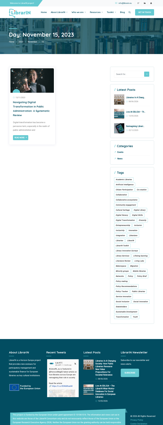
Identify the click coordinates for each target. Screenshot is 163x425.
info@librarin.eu (125, 3)
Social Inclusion (122, 302)
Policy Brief (142, 276)
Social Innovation (140, 302)
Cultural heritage (123, 210)
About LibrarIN (58, 12)
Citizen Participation (124, 190)
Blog (122, 12)
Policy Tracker (122, 291)
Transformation (122, 317)
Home (44, 12)
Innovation (132, 230)
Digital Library (139, 210)
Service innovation (123, 296)
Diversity (142, 220)
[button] (63, 391)
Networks (120, 276)
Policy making (121, 281)
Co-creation (141, 190)
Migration (134, 266)
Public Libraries (138, 291)
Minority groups (122, 271)
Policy (130, 276)
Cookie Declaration (138, 424)
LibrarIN (130, 240)
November (32, 42)
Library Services (122, 256)
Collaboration (121, 195)
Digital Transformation (125, 220)
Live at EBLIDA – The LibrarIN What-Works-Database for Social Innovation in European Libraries (135, 112)
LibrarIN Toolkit (122, 246)
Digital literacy (122, 215)
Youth (135, 317)
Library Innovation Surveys (127, 251)
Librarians (133, 235)
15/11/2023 (20, 97)
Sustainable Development (126, 312)
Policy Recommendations (126, 286)
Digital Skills (137, 215)
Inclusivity (120, 230)
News (120, 158)
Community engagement (126, 205)
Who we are (78, 12)
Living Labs (139, 261)
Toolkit (110, 12)
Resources (95, 12)
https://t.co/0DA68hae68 (62, 386)
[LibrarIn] (19, 13)
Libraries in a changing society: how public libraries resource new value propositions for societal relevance (135, 97)
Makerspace (121, 266)
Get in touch (144, 12)
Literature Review (123, 261)
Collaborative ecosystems (126, 200)
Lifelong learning (140, 256)
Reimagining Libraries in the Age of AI (135, 126)
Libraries (119, 240)
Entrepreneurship (123, 225)
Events (120, 152)
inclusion (138, 225)
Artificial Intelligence (124, 185)
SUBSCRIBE (130, 373)
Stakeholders (121, 307)
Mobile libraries (139, 271)
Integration (120, 235)
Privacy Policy (136, 420)
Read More (20, 137)
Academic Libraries (124, 179)
